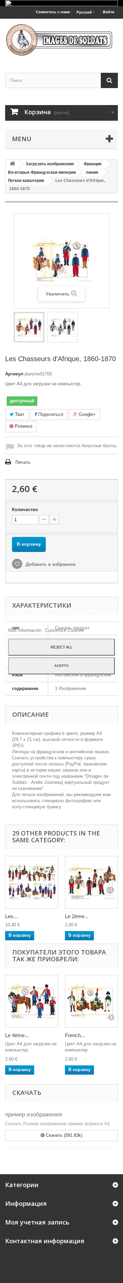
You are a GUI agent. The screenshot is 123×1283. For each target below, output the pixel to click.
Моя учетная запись (37, 1222)
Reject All (61, 647)
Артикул (14, 373)
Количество (25, 509)
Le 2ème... (76, 916)
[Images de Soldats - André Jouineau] (61, 39)
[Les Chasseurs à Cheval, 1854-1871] (31, 882)
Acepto (61, 666)
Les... (11, 916)
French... (75, 1035)
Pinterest (22, 426)
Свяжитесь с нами (53, 12)
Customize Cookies (64, 630)
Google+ (87, 414)
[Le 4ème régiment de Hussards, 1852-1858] (31, 1001)
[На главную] (12, 164)
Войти (108, 12)
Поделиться (50, 414)
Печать (23, 462)
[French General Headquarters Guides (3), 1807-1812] (91, 1001)
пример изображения (33, 1114)
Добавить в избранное (50, 564)
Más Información (25, 630)
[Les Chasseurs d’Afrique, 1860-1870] (29, 327)
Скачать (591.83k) (63, 1135)
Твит (19, 414)
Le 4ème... (17, 1035)
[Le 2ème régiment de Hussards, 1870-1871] (91, 882)
